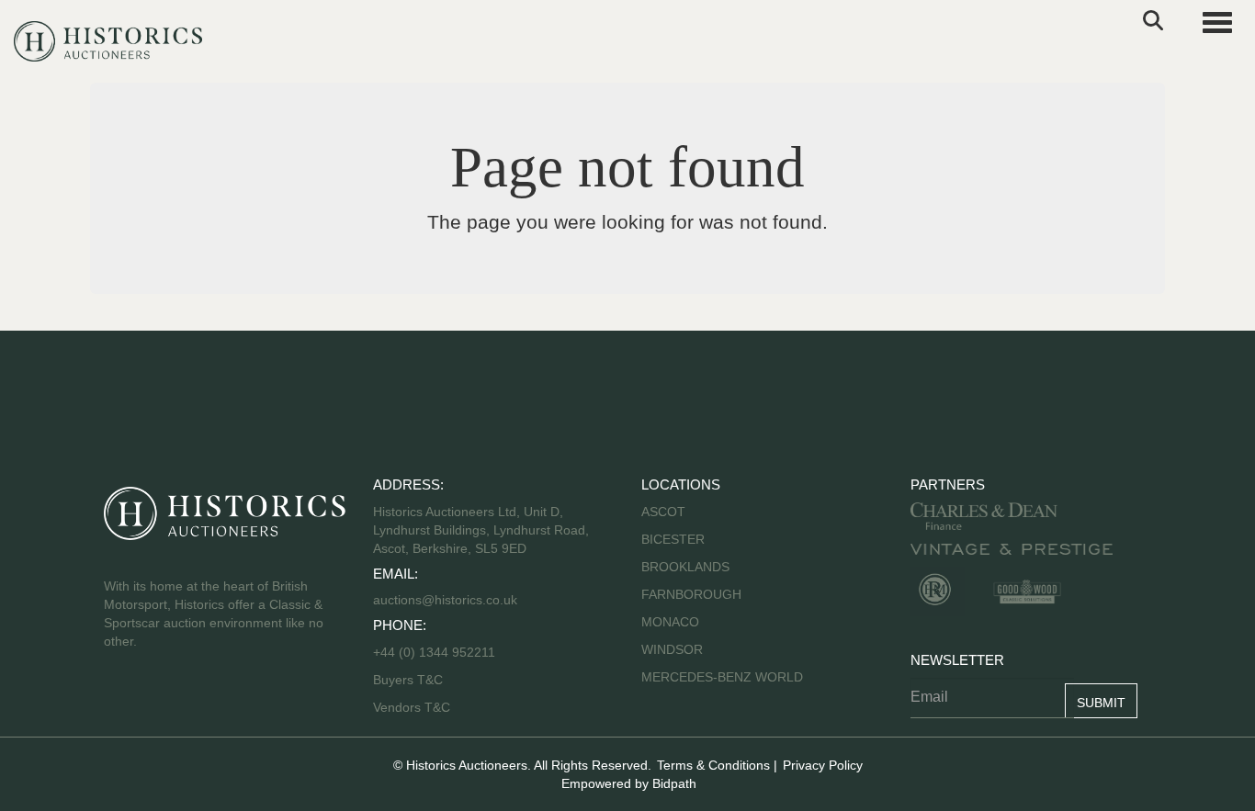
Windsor (672, 649)
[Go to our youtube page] (197, 700)
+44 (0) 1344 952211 (434, 652)
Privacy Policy (823, 765)
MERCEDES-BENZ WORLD (722, 677)
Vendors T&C (413, 707)
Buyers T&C (408, 679)
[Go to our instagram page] (236, 700)
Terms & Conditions (713, 765)
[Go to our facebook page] (121, 700)
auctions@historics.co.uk (445, 599)
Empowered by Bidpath (628, 783)
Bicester (673, 539)
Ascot (663, 511)
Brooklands (685, 566)
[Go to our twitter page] (159, 700)
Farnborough (691, 594)
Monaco (670, 621)
